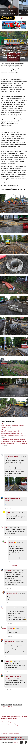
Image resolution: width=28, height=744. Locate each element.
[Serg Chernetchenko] (2, 456)
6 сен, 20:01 (16, 570)
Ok (21, 742)
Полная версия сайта (5, 737)
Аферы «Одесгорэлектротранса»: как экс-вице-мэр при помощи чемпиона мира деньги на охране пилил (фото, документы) (14, 441)
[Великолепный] (3, 593)
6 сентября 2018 (10, 47)
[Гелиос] (4, 542)
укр (22, 18)
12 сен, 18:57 (16, 513)
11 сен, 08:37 (20, 641)
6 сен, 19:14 (15, 501)
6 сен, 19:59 (12, 527)
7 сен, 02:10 (19, 628)
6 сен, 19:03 (22, 456)
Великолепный (12, 593)
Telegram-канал (20, 739)
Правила (3, 706)
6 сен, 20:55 (21, 593)
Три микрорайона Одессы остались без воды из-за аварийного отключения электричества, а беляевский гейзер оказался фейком (8, 12)
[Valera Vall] (2, 571)
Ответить (8, 494)
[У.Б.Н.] (3, 513)
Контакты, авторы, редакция (7, 739)
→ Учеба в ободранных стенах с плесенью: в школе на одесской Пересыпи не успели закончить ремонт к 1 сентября (14, 724)
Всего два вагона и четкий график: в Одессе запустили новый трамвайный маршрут (12, 425)
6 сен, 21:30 (20, 608)
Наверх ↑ (10, 706)
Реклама (14, 29)
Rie (6, 527)
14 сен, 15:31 (17, 661)
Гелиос (11, 542)
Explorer (10, 608)
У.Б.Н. (9, 513)
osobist (10, 628)
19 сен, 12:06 (16, 678)
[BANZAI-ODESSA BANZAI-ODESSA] (2, 499)
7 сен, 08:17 (20, 542)
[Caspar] (2, 662)
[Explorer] (3, 608)
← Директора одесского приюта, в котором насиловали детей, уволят (14, 717)
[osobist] (3, 628)
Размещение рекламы (16, 737)
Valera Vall (8, 570)
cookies (16, 742)
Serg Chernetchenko (11, 456)
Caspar (7, 661)
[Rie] (2, 528)
